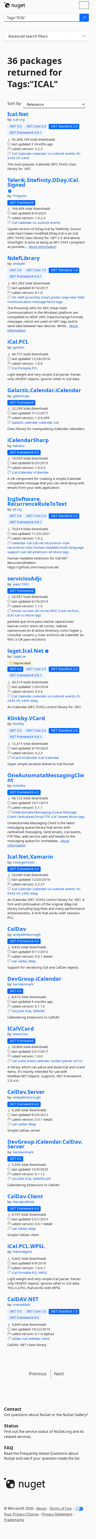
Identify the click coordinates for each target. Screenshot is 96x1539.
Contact (12, 1409)
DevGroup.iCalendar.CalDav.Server (45, 1144)
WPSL (43, 1272)
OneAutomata (22, 812)
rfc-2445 (22, 158)
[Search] (84, 18)
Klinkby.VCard (26, 718)
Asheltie (19, 785)
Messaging (42, 812)
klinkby (18, 723)
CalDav (16, 928)
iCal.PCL (18, 341)
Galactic (18, 422)
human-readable (46, 547)
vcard (22, 1060)
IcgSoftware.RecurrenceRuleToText (37, 501)
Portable (24, 368)
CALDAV (18, 1011)
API (48, 1178)
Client (11, 816)
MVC (53, 610)
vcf (75, 1060)
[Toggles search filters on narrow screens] (84, 36)
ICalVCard (20, 1028)
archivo (73, 610)
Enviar (16, 610)
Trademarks (14, 1519)
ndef (20, 297)
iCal (14, 153)
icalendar (40, 153)
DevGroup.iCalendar (34, 978)
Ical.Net (17, 114)
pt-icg (17, 509)
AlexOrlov (20, 1034)
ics (50, 153)
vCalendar (41, 472)
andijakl (19, 263)
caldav (22, 961)
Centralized (25, 816)
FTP (47, 816)
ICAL (28, 1011)
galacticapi (21, 396)
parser (67, 1060)
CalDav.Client (25, 1196)
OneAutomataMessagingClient (45, 777)
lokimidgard (22, 1251)
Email (39, 816)
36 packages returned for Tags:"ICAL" (34, 72)
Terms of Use (60, 1508)
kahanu (18, 445)
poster (56, 297)
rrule (65, 543)
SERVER (38, 1011)
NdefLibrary (23, 258)
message (39, 301)
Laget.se (19, 656)
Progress (20, 195)
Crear (62, 610)
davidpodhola (23, 1201)
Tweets (62, 816)
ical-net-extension (34, 552)
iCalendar (25, 472)
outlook (58, 153)
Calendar (25, 153)
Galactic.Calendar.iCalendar (44, 390)
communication (19, 301)
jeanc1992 (21, 584)
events (70, 153)
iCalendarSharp (28, 440)
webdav (34, 1338)
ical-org (19, 119)
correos (28, 610)
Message (70, 812)
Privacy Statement (57, 1514)
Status (11, 1426)
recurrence (52, 543)
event (31, 1060)
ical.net (38, 543)
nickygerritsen (24, 862)
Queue (57, 812)
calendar (31, 422)
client (45, 1338)
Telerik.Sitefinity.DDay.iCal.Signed (43, 182)
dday (34, 700)
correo (44, 610)
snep (65, 297)
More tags (55, 301)
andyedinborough (27, 934)
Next (59, 1374)
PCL (35, 368)
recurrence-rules (20, 547)
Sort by (14, 103)
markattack (21, 1304)
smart (45, 297)
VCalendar (29, 757)
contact (56, 1060)
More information (42, 246)
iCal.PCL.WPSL (26, 1246)
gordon (18, 347)
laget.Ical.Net (25, 650)
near (73, 297)
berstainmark (23, 984)
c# (50, 552)
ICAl (10, 615)
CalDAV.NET (23, 1299)
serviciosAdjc (24, 578)
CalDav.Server (26, 1091)
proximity (32, 297)
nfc (14, 297)
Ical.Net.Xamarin (30, 856)
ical (56, 422)
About (41, 1508)
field (80, 297)
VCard (16, 757)
